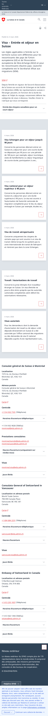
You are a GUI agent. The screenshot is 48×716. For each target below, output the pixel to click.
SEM (3, 80)
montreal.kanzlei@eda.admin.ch (15, 441)
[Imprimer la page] (40, 27)
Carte (4, 402)
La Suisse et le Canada (15, 20)
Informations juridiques (36, 707)
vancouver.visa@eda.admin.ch (14, 555)
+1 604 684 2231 (9, 520)
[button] (44, 647)
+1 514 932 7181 (9, 412)
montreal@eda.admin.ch (12, 428)
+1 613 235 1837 (9, 602)
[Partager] (45, 27)
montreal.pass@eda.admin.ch (14, 444)
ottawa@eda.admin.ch (11, 618)
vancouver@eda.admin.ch (13, 534)
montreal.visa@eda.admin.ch (14, 467)
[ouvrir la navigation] (44, 19)
